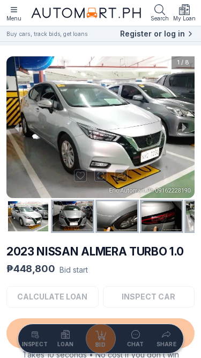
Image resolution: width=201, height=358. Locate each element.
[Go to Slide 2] (72, 216)
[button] (100, 127)
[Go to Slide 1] (28, 216)
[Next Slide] (184, 127)
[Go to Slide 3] (117, 216)
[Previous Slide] (17, 127)
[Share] (121, 175)
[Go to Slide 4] (161, 216)
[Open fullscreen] (100, 175)
